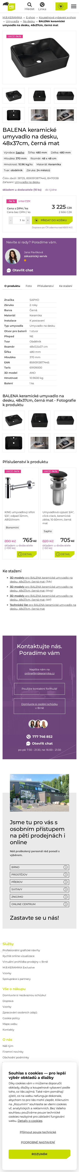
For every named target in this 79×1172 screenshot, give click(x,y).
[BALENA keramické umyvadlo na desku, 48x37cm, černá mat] (39, 58)
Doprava (8, 1001)
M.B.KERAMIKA (12, 17)
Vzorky (7, 973)
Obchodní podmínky (16, 1057)
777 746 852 (42, 737)
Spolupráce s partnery (17, 979)
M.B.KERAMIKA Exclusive (19, 967)
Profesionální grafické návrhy (21, 950)
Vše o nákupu (14, 989)
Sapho (20, 152)
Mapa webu (10, 1024)
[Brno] (39, 793)
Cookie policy (11, 1018)
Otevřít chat (42, 743)
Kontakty (8, 1029)
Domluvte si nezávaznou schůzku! (24, 995)
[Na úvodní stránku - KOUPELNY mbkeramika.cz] (9, 6)
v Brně (39, 706)
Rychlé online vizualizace (18, 956)
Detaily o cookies (30, 1121)
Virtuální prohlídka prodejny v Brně (25, 961)
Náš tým (8, 1046)
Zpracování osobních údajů (20, 1012)
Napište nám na (40, 671)
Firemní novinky (13, 1051)
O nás (7, 1040)
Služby (8, 944)
